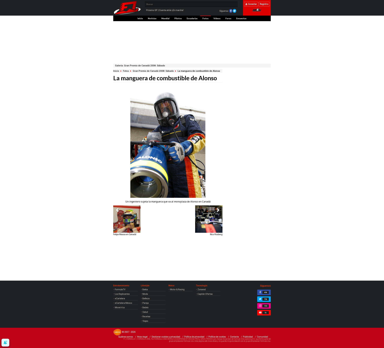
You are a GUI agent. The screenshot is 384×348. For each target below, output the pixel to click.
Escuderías (192, 18)
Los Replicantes (122, 294)
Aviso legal (142, 337)
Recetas (146, 316)
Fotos (205, 18)
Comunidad (262, 337)
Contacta (234, 337)
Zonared (202, 289)
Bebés (145, 307)
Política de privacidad (194, 337)
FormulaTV (120, 289)
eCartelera (120, 298)
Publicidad (248, 337)
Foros (228, 18)
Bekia (145, 289)
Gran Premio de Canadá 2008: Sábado (153, 71)
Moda (145, 294)
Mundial (165, 18)
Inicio (140, 18)
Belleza (146, 298)
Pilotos (178, 18)
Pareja (145, 303)
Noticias (152, 18)
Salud (145, 312)
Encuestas (241, 18)
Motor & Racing (177, 289)
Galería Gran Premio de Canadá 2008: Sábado (140, 65)
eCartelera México (123, 303)
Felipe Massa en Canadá (124, 234)
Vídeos (216, 18)
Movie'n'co (120, 307)
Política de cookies (217, 337)
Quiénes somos (125, 337)
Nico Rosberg (216, 234)
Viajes (145, 321)
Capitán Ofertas (205, 294)
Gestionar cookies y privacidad (166, 337)
